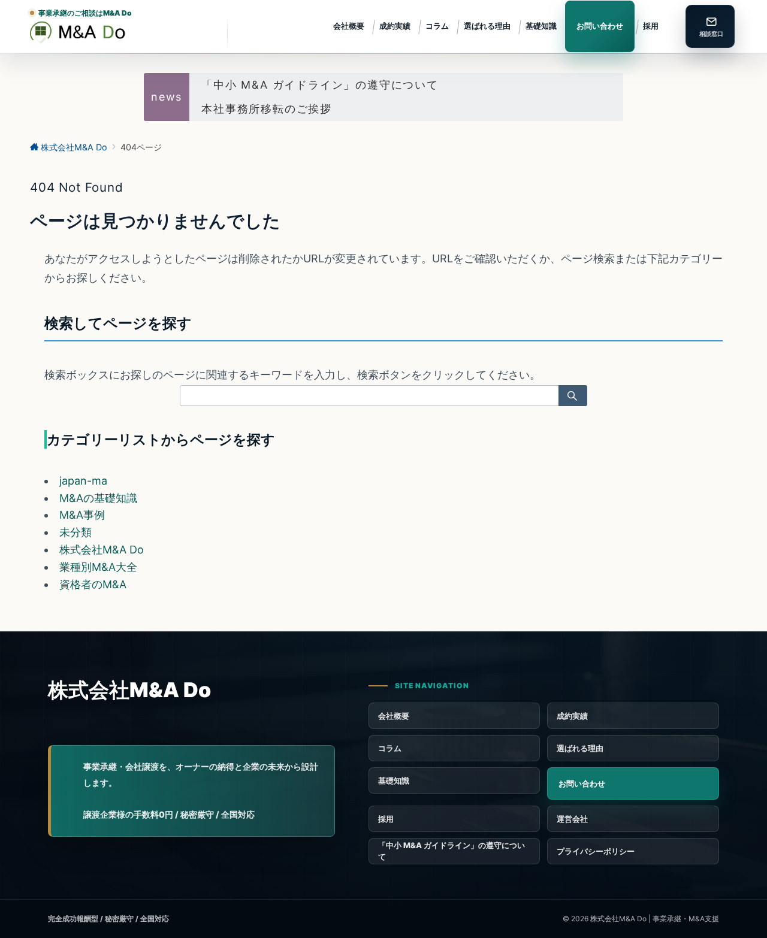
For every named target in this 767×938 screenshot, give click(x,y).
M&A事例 (82, 515)
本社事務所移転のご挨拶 (266, 108)
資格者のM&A (92, 584)
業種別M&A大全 (98, 567)
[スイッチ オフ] (710, 26)
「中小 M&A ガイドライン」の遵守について (320, 84)
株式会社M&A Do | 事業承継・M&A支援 (654, 918)
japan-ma (83, 480)
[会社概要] (633, 819)
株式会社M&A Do (101, 549)
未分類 (75, 532)
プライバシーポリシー (596, 851)
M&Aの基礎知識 (98, 498)
